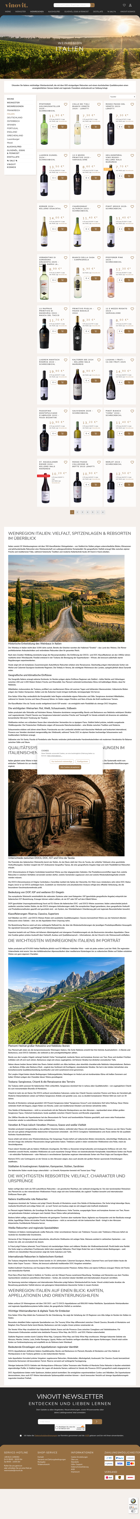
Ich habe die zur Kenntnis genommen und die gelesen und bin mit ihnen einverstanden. (74, 1435)
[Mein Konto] (130, 6)
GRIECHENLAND (13, 135)
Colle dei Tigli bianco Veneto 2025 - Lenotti (81, 106)
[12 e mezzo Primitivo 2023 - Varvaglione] (77, 179)
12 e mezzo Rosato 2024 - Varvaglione (116, 310)
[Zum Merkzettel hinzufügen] (65, 104)
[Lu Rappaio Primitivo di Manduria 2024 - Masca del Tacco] (44, 332)
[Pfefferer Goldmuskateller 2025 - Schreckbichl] (44, 128)
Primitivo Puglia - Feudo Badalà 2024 (83, 310)
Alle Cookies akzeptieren (70, 767)
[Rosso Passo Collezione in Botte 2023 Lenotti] (77, 486)
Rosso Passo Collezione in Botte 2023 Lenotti (83, 464)
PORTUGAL (12, 128)
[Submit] (96, 1421)
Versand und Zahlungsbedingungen (52, 1459)
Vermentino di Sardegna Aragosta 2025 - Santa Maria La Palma (49, 259)
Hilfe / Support (76, 1464)
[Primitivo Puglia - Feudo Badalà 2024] (77, 332)
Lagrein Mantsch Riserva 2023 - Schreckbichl (49, 362)
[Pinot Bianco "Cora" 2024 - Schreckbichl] (111, 435)
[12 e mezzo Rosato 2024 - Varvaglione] (111, 332)
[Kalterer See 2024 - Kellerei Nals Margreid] (77, 383)
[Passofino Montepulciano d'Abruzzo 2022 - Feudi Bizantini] (44, 435)
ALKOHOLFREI (14, 147)
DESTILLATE (13, 157)
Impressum (75, 1472)
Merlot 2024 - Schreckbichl (114, 463)
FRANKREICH (13, 110)
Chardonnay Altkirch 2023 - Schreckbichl (81, 208)
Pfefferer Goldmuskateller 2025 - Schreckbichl (49, 106)
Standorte (75, 1462)
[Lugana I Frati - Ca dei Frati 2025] (111, 383)
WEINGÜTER (13, 103)
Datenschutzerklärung (80, 1467)
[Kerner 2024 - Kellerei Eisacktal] (44, 230)
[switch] (133, 1511)
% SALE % (12, 161)
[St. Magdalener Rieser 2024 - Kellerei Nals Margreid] (45, 486)
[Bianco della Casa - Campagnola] (77, 281)
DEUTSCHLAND (13, 117)
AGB (87, 1435)
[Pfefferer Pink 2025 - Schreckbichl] (111, 281)
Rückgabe (41, 1462)
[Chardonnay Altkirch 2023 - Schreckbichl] (77, 230)
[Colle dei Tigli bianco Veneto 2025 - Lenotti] (77, 128)
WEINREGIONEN (15, 106)
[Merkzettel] (124, 6)
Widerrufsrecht (44, 1464)
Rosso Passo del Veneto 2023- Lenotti (115, 106)
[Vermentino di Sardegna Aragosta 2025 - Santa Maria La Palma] (44, 281)
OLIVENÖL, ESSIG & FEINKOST (16, 152)
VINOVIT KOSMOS (11, 165)
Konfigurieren (82, 761)
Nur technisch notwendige (62, 761)
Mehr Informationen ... (54, 756)
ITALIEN (11, 114)
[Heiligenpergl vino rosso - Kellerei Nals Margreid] (111, 179)
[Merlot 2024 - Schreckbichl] (111, 486)
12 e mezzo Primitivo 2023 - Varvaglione (81, 157)
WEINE (10, 99)
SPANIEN (11, 124)
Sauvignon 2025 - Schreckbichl (82, 412)
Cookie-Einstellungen (79, 1457)
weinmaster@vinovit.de (13, 1470)
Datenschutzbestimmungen (46, 1435)
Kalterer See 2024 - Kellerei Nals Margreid (83, 362)
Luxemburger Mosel (13, 141)
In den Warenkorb (62, 127)
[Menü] (136, 1498)
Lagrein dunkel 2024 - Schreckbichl (48, 157)
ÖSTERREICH (13, 121)
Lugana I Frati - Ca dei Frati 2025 (116, 361)
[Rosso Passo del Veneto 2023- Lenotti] (111, 128)
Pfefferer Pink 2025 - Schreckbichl (114, 259)
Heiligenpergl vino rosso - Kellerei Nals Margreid (114, 157)
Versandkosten (63, 121)
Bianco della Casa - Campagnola (83, 258)
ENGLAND (12, 132)
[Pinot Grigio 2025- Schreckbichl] (111, 230)
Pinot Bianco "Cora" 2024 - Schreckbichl (114, 413)
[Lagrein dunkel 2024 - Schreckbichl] (44, 179)
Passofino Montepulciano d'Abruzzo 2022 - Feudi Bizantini (49, 413)
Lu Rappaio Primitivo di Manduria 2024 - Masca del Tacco (49, 310)
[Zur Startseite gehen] (16, 5)
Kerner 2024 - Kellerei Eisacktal (50, 207)
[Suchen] (92, 5)
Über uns (74, 1459)
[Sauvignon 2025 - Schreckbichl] (77, 435)
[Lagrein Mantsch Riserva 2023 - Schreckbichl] (44, 383)
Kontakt (41, 1457)
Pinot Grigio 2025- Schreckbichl (116, 207)
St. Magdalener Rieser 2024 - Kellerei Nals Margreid (48, 464)
